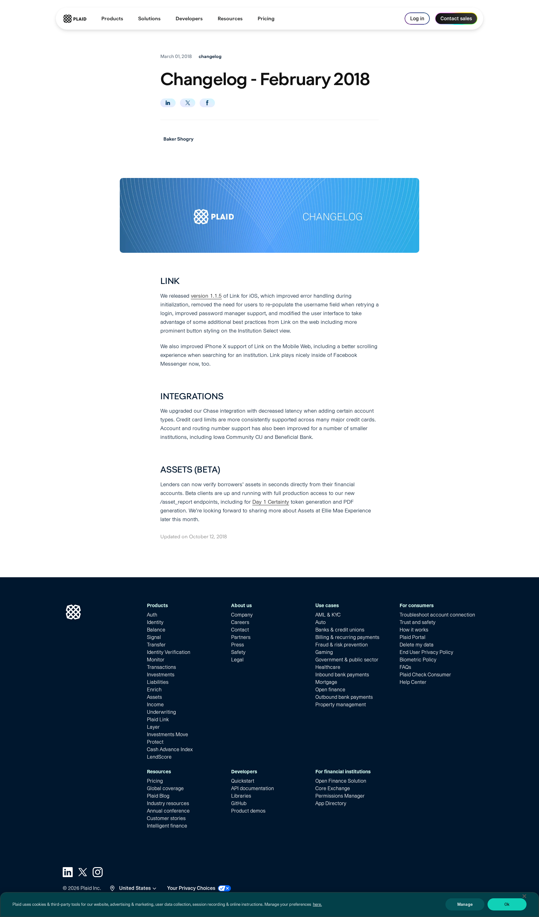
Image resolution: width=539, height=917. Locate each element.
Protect (155, 742)
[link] (266, 18)
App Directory (330, 803)
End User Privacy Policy (426, 652)
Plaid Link (158, 720)
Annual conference (168, 811)
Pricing (155, 781)
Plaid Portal (412, 637)
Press (237, 645)
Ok (506, 904)
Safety (238, 652)
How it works (414, 630)
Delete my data (417, 645)
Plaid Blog (158, 796)
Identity (155, 622)
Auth (152, 615)
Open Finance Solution (340, 781)
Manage (465, 904)
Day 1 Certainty (270, 502)
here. (317, 904)
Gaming (324, 652)
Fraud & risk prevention (341, 645)
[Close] (524, 896)
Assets (154, 697)
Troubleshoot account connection (437, 615)
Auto (320, 622)
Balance (156, 630)
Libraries (241, 796)
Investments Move (167, 734)
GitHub (238, 803)
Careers (240, 622)
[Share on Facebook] (207, 102)
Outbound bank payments (344, 697)
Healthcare (327, 667)
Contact (240, 630)
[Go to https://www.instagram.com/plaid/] (98, 872)
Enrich (154, 690)
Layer (153, 727)
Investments (160, 675)
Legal (237, 660)
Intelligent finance (167, 826)
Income (155, 705)
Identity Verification (168, 652)
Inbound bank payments (342, 675)
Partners (240, 637)
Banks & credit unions (339, 630)
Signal (154, 637)
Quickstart (242, 781)
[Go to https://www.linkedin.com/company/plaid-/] (68, 872)
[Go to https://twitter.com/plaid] (83, 872)
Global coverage (165, 788)
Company (242, 615)
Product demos (248, 811)
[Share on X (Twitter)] (187, 102)
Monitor (155, 660)
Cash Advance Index (170, 749)
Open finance (330, 690)
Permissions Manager (340, 796)
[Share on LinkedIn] (168, 102)
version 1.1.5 (206, 296)
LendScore (159, 757)
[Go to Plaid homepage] (74, 18)
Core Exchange (332, 788)
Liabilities (157, 682)
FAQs (405, 667)
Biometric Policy (418, 660)
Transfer (156, 645)
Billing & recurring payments (347, 637)
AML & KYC (328, 615)
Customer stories (166, 818)
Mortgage (326, 682)
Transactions (161, 667)
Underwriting (161, 712)
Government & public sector (346, 660)
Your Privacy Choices (191, 888)
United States (135, 888)
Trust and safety (417, 622)
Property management (340, 705)
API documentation (252, 788)
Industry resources (168, 803)
